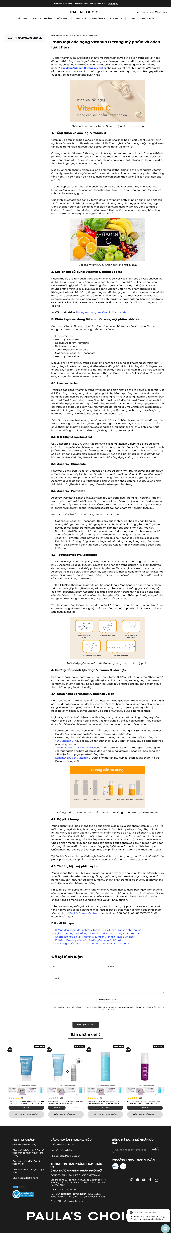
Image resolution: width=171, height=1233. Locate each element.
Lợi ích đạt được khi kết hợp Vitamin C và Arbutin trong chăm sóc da (97, 933)
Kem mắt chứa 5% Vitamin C (73, 757)
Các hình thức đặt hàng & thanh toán (26, 1162)
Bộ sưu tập (63, 18)
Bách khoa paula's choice (25, 38)
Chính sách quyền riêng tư (129, 1007)
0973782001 (79, 1194)
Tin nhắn (55, 979)
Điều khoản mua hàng (24, 1144)
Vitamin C (94, 35)
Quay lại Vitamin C (85, 1025)
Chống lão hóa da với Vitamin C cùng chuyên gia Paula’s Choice (94, 936)
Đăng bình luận (107, 1000)
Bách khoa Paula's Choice (68, 35)
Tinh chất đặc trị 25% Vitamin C (74, 747)
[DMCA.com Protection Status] (29, 1187)
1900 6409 (65, 1194)
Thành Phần (80, 18)
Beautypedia (147, 18)
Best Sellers (98, 18)
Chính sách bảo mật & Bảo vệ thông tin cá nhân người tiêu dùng (28, 1153)
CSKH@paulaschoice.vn (70, 1201)
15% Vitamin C (64, 740)
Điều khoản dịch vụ (154, 1007)
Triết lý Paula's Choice (62, 1144)
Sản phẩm (22, 18)
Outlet (131, 18)
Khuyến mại (116, 18)
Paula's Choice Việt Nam (84, 913)
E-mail (111, 967)
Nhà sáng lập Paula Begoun (65, 1156)
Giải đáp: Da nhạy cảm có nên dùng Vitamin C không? (88, 940)
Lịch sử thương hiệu (61, 1150)
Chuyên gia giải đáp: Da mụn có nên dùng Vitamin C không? (92, 943)
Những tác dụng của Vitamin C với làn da (101, 312)
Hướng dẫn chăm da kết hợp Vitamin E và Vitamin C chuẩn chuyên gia (98, 930)
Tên (53, 967)
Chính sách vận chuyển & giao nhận (29, 1170)
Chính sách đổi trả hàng (25, 1178)
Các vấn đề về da (42, 18)
